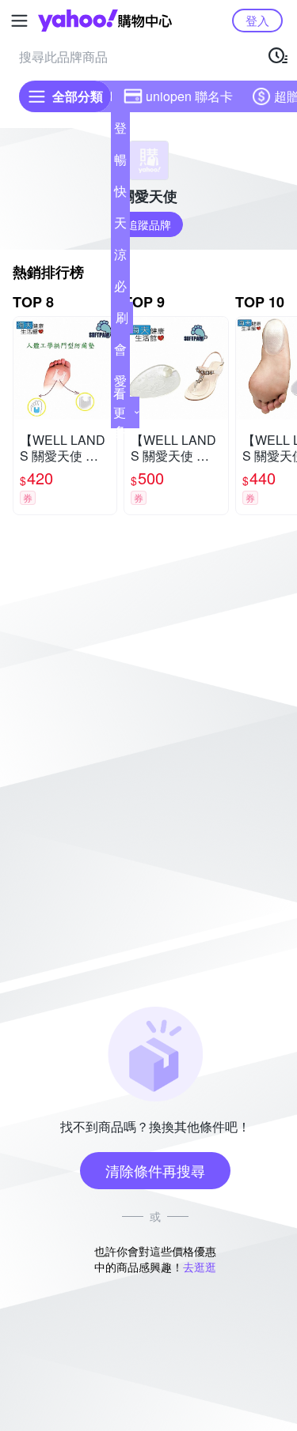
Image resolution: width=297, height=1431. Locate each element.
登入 (257, 20)
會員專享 (120, 352)
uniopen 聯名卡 (189, 96)
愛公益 (120, 384)
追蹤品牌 (149, 224)
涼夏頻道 (120, 257)
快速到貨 (120, 194)
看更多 (119, 412)
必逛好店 (120, 289)
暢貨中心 (120, 162)
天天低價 (120, 226)
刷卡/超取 (122, 320)
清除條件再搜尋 (155, 1170)
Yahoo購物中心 (105, 20)
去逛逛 (199, 1267)
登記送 (120, 131)
